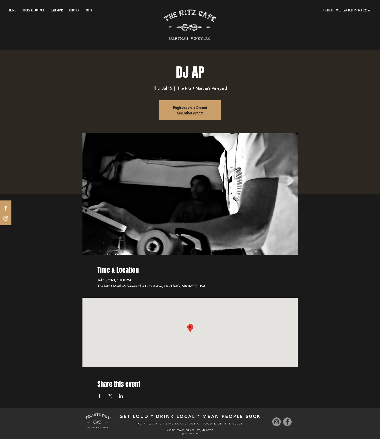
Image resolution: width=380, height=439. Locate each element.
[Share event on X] (110, 396)
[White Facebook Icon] (6, 208)
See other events (190, 113)
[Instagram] (276, 421)
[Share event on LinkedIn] (121, 396)
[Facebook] (287, 421)
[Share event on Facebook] (99, 396)
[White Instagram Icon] (6, 218)
